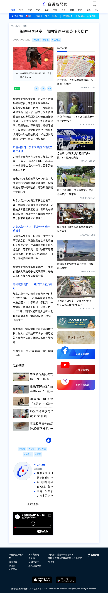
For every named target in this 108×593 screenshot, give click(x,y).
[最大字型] (49, 88)
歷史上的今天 (34, 565)
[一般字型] (43, 88)
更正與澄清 (33, 554)
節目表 (12, 565)
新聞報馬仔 (33, 562)
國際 (25, 26)
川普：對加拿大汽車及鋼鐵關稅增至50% (45, 494)
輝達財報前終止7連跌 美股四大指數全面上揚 (45, 485)
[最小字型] (36, 88)
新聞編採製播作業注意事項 (60, 554)
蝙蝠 (37, 40)
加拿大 (29, 454)
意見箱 (31, 558)
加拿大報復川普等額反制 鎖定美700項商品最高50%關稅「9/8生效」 (45, 476)
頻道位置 (13, 562)
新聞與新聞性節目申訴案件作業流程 (65, 558)
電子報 (51, 562)
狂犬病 (57, 40)
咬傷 (46, 40)
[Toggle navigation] (95, 2)
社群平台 (13, 569)
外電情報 (39, 465)
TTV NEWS (15, 26)
